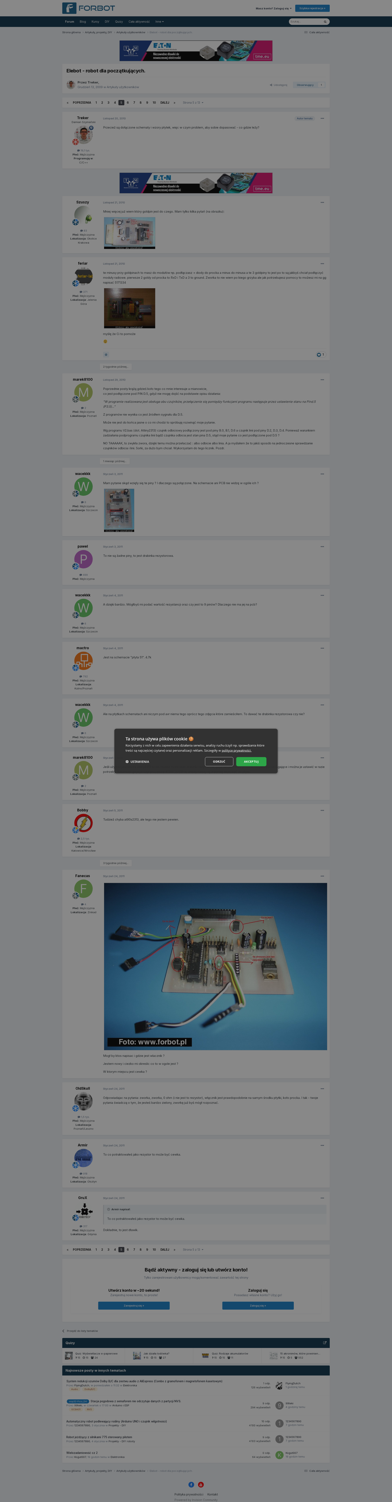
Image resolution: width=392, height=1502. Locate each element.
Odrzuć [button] (219, 761)
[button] (137, 761)
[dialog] (196, 751)
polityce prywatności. (237, 750)
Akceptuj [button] (251, 761)
